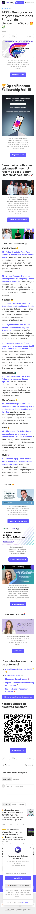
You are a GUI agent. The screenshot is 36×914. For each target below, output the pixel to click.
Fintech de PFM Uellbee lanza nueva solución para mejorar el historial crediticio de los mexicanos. (17, 434)
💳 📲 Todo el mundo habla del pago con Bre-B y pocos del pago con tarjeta (13, 838)
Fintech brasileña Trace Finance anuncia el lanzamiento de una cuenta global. (18, 254)
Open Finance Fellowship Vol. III (18, 669)
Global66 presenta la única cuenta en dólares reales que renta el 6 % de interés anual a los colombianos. (18, 346)
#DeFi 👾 (6, 455)
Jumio (26, 589)
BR (3, 252)
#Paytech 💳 (7, 300)
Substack (8, 910)
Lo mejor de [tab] (6, 804)
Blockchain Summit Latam (16, 679)
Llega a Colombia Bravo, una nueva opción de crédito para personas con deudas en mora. (18, 278)
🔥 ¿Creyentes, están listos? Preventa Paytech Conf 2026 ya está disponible (12, 812)
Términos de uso (25, 890)
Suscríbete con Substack (19, 886)
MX (3, 431)
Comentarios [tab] (7, 779)
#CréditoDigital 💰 (10, 248)
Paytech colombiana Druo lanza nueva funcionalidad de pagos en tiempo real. (17, 327)
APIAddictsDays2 (12, 675)
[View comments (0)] (11, 36)
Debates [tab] (21, 804)
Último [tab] (14, 804)
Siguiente (28, 765)
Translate (6, 8)
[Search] (32, 804)
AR (3, 459)
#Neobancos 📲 (9, 372)
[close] (30, 847)
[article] (18, 817)
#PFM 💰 (6, 427)
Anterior (8, 765)
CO (3, 276)
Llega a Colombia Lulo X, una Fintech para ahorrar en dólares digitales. (16, 379)
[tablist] (11, 779)
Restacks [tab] (16, 779)
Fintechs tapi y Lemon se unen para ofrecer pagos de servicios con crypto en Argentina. (17, 461)
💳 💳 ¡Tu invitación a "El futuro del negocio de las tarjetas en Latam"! (12, 832)
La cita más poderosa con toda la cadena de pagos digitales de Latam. (13, 819)
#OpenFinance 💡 (10, 400)
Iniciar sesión (29, 3)
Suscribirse (19, 3)
